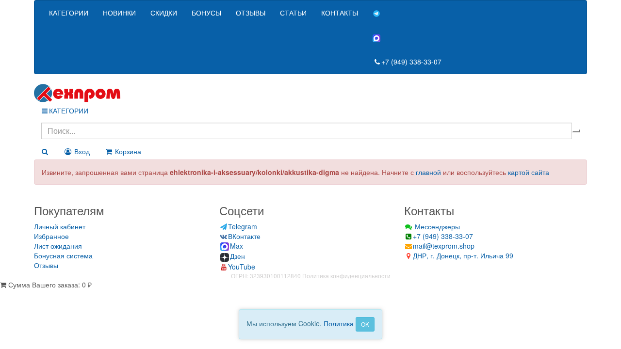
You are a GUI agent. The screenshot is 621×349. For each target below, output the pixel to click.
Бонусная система (63, 255)
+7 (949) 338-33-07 (411, 61)
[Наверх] (3, 294)
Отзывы (46, 265)
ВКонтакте (244, 236)
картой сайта (528, 172)
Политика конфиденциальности (346, 275)
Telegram (242, 226)
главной (428, 172)
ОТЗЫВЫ (250, 12)
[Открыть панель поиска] (44, 151)
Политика (339, 323)
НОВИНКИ (119, 12)
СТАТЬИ (293, 12)
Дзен (237, 256)
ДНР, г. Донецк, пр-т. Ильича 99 (463, 255)
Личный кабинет (59, 226)
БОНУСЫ (206, 12)
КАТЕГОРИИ (68, 12)
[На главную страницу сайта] (310, 93)
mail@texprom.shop (443, 246)
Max (236, 246)
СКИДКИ (163, 12)
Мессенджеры (436, 226)
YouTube (241, 266)
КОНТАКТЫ (339, 12)
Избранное (51, 236)
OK (365, 324)
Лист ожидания (58, 246)
